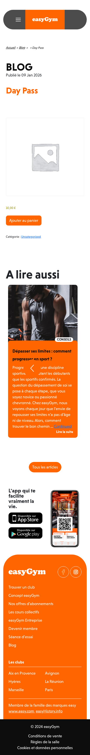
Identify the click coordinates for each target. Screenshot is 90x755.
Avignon (52, 673)
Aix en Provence (22, 673)
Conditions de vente (45, 736)
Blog (22, 47)
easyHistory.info (49, 711)
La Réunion (54, 681)
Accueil (10, 47)
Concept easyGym (24, 595)
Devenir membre (23, 628)
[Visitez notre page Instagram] (75, 572)
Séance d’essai (21, 637)
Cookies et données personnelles (45, 747)
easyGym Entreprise (25, 620)
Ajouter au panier (23, 220)
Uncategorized (31, 236)
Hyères (15, 681)
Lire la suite (64, 432)
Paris (49, 689)
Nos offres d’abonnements (31, 603)
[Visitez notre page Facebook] (63, 572)
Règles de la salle (45, 742)
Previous (32, 368)
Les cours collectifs (24, 612)
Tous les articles (45, 467)
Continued (63, 426)
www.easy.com (22, 711)
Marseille (16, 689)
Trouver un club (22, 587)
